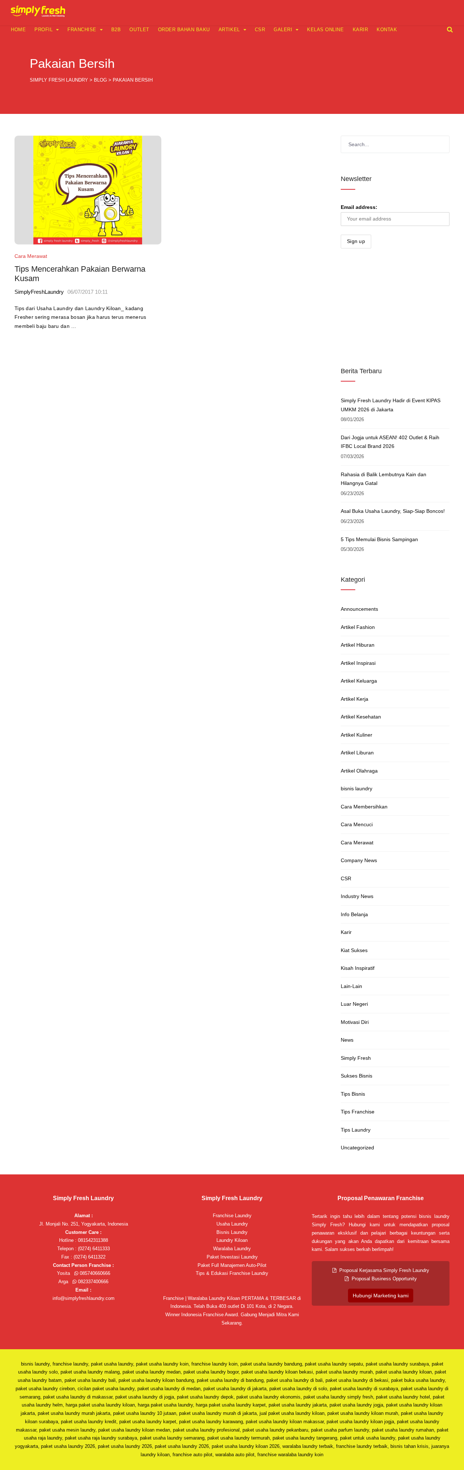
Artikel (229, 29)
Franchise (81, 29)
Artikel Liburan (357, 752)
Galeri (283, 29)
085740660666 (94, 1273)
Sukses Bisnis (356, 1076)
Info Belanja (354, 914)
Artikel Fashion (358, 627)
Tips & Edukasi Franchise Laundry (232, 1273)
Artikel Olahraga (359, 771)
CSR (260, 29)
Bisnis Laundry (232, 1232)
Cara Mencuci (357, 824)
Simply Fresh (356, 1058)
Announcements (359, 609)
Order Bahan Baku (184, 29)
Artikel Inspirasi (358, 663)
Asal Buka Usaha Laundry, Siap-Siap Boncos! (393, 511)
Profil (43, 29)
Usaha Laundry (232, 1224)
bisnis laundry (356, 788)
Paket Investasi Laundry (232, 1257)
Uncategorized (357, 1147)
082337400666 (92, 1281)
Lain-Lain (351, 986)
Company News (359, 860)
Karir (360, 29)
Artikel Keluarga (359, 681)
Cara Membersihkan (364, 807)
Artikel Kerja (354, 699)
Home (18, 29)
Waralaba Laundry (232, 1248)
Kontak (387, 29)
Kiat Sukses (354, 950)
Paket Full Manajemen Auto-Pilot (232, 1265)
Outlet (139, 29)
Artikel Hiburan (357, 645)
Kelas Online (325, 29)
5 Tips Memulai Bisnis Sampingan (379, 539)
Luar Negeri (354, 1004)
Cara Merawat (30, 256)
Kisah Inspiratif (357, 968)
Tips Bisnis (353, 1094)
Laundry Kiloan (232, 1240)
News (347, 1040)
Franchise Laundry (232, 1215)
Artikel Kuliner (356, 735)
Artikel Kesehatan (361, 717)
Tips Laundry (355, 1130)
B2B (116, 29)
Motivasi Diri (355, 1022)
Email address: (359, 207)
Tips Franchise (357, 1112)
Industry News (357, 896)
